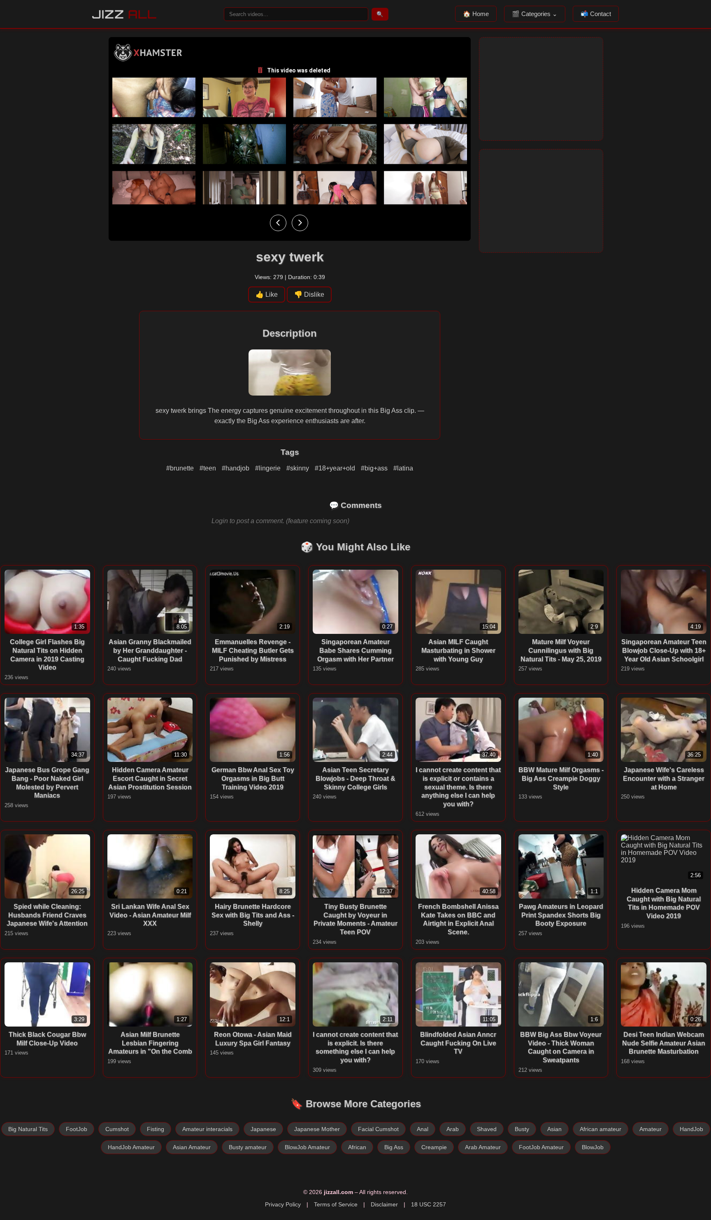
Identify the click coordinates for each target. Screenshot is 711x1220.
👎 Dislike (309, 294)
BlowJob (593, 1147)
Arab (452, 1129)
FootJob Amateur (541, 1147)
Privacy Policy (283, 1204)
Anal (422, 1129)
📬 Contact (596, 13)
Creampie (434, 1147)
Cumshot (117, 1129)
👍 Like (267, 294)
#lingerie (268, 468)
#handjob (236, 468)
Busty (522, 1129)
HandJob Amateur (131, 1147)
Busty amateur (248, 1147)
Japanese (263, 1129)
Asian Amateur (192, 1147)
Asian (554, 1129)
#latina (403, 468)
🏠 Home (476, 13)
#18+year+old (336, 468)
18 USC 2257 (428, 1204)
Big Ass (393, 1147)
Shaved (487, 1129)
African (357, 1147)
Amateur (650, 1129)
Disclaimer (384, 1204)
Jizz (124, 14)
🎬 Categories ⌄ (535, 13)
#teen (209, 468)
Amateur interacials (207, 1129)
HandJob (691, 1129)
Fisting (155, 1129)
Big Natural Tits (28, 1129)
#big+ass (375, 468)
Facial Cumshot (378, 1129)
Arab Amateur (483, 1147)
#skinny (298, 468)
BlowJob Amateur (307, 1147)
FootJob (76, 1129)
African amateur (600, 1129)
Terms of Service (336, 1204)
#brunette (180, 468)
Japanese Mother (317, 1129)
